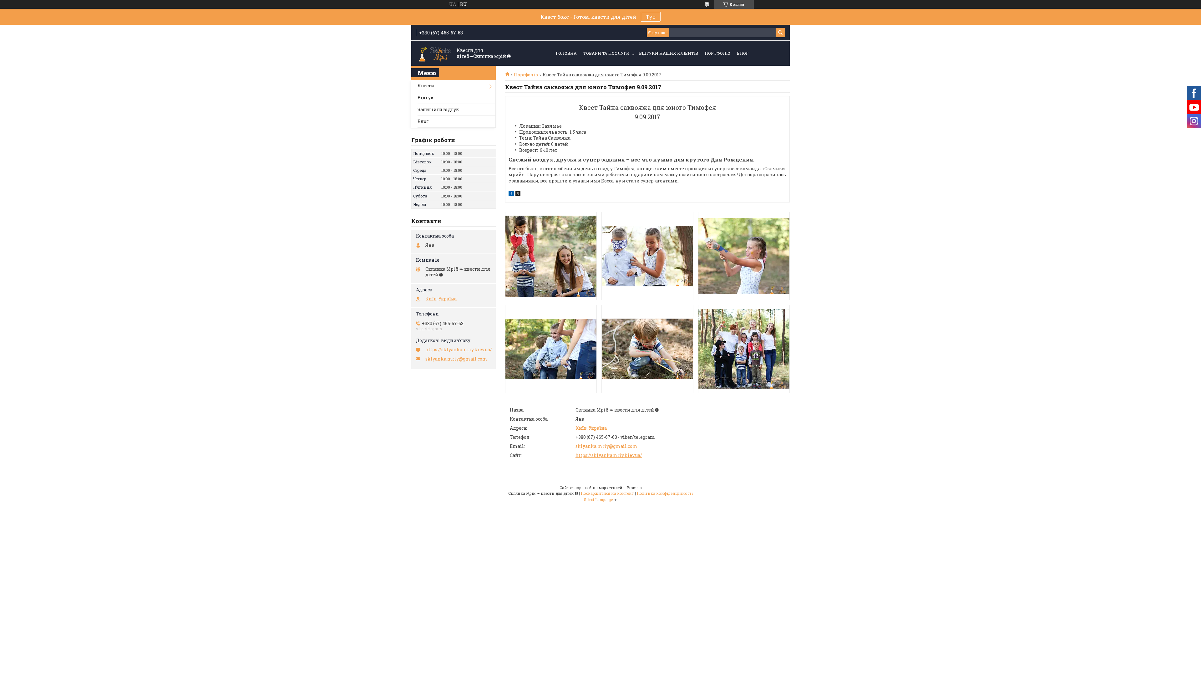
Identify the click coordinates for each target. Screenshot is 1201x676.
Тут (651, 16)
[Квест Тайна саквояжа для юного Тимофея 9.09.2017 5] (647, 349)
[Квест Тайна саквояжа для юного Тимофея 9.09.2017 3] (743, 256)
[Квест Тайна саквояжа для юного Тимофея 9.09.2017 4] (550, 349)
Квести (426, 86)
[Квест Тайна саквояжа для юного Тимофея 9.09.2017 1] (550, 256)
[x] (517, 194)
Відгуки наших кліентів (668, 53)
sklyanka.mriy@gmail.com (606, 446)
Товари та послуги (606, 53)
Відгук (425, 97)
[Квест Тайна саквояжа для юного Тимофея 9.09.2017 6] (743, 349)
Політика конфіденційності (665, 493)
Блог (742, 53)
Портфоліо (717, 53)
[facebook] (511, 194)
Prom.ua (634, 487)
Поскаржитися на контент (607, 493)
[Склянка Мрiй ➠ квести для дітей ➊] (435, 53)
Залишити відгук (438, 109)
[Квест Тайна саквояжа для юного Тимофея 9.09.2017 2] (647, 256)
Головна (566, 53)
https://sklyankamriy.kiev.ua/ (608, 455)
